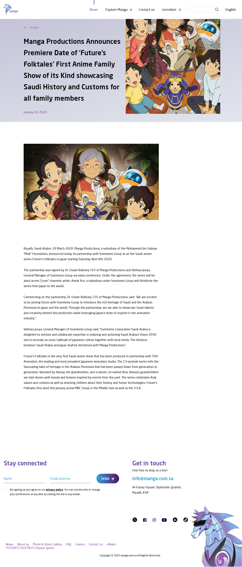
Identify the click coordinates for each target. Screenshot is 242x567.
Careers (80, 544)
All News (34, 27)
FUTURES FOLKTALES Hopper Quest (30, 548)
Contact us (146, 9)
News (94, 9)
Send (105, 478)
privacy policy (54, 489)
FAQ (68, 544)
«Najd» (111, 544)
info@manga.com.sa (152, 478)
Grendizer (169, 9)
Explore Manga (116, 9)
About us (23, 544)
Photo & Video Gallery (47, 544)
